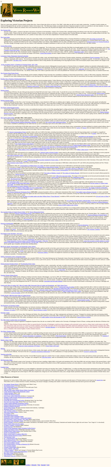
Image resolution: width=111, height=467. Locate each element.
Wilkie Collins (7, 388)
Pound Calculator (8, 422)
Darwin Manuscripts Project (37, 212)
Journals (43, 465)
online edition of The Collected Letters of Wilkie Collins (32, 149)
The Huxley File (28, 219)
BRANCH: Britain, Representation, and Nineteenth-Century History (18, 246)
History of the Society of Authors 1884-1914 (15, 434)
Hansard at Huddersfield (7, 223)
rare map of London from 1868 (62, 288)
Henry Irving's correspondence (60, 170)
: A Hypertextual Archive (14, 400)
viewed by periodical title (90, 351)
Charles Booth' (81, 300)
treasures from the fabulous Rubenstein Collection (23, 122)
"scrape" (26, 161)
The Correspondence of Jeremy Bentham (17, 186)
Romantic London (28, 290)
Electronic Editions (43, 252)
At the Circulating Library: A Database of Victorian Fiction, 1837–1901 (19, 64)
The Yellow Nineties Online (8, 331)
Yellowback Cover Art (9, 456)
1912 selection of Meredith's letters (24, 189)
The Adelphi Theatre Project (11, 384)
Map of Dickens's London (40, 310)
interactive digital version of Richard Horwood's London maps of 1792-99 (59, 290)
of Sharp (106, 196)
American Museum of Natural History (97, 215)
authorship (81, 69)
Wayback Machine (50, 327)
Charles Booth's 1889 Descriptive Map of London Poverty (16, 295)
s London (87, 300)
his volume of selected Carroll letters (98, 187)
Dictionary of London (9, 310)
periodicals (40, 69)
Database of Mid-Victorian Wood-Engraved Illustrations (18, 397)
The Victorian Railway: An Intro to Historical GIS (17, 444)
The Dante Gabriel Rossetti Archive (10, 107)
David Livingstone (95, 57)
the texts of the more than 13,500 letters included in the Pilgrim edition (60, 146)
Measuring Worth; (8, 409)
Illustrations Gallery (79, 51)
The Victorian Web (5, 30)
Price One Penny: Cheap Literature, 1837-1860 (16, 419)
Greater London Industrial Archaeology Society (16, 403)
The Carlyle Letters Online (7, 117)
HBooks (3, 348)
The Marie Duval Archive (10, 399)
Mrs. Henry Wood (8, 453)
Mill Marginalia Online (6, 360)
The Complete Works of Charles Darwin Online (13, 212)
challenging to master (78, 177)
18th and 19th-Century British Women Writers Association (19, 390)
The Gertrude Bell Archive (11, 387)
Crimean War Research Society (12, 394)
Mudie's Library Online (7, 340)
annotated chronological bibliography (40, 351)
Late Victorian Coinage (10, 410)
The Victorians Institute (10, 445)
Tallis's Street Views (62, 285)
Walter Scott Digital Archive (11, 429)
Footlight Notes (5, 367)
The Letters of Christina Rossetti (71, 173)
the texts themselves (83, 225)
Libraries (33, 465)
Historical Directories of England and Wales (15, 404)
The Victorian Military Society (12, 443)
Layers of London (15, 292)
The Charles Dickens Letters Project (24, 143)
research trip (99, 380)
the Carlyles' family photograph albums (56, 122)
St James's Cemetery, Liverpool (12, 425)
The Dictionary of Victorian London (10, 305)
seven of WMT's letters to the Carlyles (68, 205)
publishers (30, 69)
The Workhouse (8, 454)
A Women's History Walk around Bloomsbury (16, 451)
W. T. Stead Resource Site (10, 438)
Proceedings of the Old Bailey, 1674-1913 (11, 233)
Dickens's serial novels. (33, 86)
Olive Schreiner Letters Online (15, 162)
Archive (84, 317)
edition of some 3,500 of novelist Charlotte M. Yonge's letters (42, 160)
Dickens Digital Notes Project (53, 86)
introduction (31, 239)
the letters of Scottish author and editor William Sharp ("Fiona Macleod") (41, 196)
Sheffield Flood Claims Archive (12, 431)
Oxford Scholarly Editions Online (81, 145)
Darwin (84, 128)
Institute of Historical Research (12, 406)
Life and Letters (100, 196)
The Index (11, 402)
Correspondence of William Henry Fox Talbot (31, 165)
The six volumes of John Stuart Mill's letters (18, 183)
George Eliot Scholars (45, 53)
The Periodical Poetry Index (28, 264)
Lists (48, 465)
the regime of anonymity (96, 38)
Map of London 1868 (25, 285)
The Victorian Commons (93, 229)
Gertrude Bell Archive (15, 168)
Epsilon (94, 133)
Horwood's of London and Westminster (42, 285)
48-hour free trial (20, 174)
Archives (28, 465)
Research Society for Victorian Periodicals (98, 41)
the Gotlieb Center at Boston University (86, 192)
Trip (38, 465)
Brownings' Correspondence (30, 136)
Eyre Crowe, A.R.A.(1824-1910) (12, 396)
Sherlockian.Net (8, 426)
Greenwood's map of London (66, 287)
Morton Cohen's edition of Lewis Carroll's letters (29, 187)
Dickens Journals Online (7, 100)
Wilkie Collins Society (82, 149)
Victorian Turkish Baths (10, 447)
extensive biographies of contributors (32, 336)
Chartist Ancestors (8, 393)
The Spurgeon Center (9, 437)
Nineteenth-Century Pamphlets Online (13, 416)
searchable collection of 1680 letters (74, 168)
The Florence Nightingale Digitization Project (19, 192)
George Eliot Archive (6, 46)
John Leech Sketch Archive (11, 412)
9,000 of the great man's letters (63, 176)
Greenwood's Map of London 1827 (10, 285)
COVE (21, 251)
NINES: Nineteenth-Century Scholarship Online (13, 256)
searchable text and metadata (85, 136)
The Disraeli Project (16, 179)
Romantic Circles (5, 312)
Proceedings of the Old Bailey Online (13, 421)
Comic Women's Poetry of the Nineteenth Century (17, 391)
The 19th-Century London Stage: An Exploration (13, 320)
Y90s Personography (60, 336)
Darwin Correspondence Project (18, 132)
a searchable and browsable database (53, 281)
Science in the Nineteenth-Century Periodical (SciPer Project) (19, 428)
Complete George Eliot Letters (17, 139)
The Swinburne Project (10, 440)
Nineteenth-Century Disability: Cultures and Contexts (17, 418)
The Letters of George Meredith (83, 189)
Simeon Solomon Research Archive (13, 435)
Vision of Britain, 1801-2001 (11, 448)
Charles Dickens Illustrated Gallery (85, 95)
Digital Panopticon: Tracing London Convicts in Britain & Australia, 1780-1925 (27, 241)
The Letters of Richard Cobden (15, 155)
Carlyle (78, 128)
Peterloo (8, 229)
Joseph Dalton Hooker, (10, 407)
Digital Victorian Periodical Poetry (9, 264)
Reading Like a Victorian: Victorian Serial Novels (13, 79)
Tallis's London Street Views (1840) (72, 291)
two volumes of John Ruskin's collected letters (79, 200)
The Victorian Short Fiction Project (10, 73)
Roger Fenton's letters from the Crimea (14, 424)
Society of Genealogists (10, 432)
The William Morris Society (11, 415)
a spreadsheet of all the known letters (40, 148)
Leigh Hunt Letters (14, 181)
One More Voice (17, 60)
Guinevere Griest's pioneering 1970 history (29, 346)
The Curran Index (5, 37)
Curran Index (61, 269)
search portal (55, 177)
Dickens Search (5, 90)
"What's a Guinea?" (9, 450)
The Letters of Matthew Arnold (52, 173)
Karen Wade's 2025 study (52, 346)
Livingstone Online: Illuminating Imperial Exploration (14, 56)
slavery (14, 229)
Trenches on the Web (6, 354)
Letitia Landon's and (53, 317)
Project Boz (93, 84)
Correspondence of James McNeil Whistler (48, 167)
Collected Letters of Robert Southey (49, 152)
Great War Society (46, 357)
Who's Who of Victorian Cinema (12, 441)
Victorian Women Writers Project (9, 275)
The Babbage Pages (9, 385)
